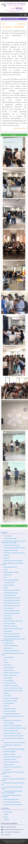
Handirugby (5, 693)
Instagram (4, 814)
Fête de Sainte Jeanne (7, 764)
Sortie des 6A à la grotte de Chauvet (10, 590)
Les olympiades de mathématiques (10, 545)
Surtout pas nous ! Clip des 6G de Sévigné (12, 560)
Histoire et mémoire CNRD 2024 (9, 645)
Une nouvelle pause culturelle (9, 701)
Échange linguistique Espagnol (9, 592)
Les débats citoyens (7, 648)
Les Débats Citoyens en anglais (9, 550)
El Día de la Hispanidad (7, 703)
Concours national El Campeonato (10, 610)
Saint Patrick (5, 555)
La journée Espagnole (7, 657)
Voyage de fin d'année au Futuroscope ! (11, 725)
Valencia (4, 569)
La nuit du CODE (6, 769)
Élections (4, 587)
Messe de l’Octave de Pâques (9, 626)
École (12, 8)
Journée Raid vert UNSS (7, 582)
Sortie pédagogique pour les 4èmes (10, 598)
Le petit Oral (5, 776)
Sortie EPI (4, 662)
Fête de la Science (6, 575)
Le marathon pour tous (7, 608)
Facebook (4, 817)
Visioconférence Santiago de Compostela (11, 690)
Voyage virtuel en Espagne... (9, 711)
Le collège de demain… (7, 643)
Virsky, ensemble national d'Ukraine (10, 802)
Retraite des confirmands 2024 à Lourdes (12, 621)
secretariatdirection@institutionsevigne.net (12, 829)
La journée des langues (7, 585)
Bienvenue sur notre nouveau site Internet (12, 804)
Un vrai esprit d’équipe (7, 680)
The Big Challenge (6, 536)
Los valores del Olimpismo (8, 595)
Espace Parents (15, 0)
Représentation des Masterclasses (10, 650)
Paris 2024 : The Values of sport (9, 730)
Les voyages (5, 819)
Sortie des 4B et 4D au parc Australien (11, 767)
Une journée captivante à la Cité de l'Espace (12, 735)
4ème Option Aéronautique (8, 759)
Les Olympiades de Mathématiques (10, 636)
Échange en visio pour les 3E (9, 675)
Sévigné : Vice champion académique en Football (13, 728)
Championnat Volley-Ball (8, 754)
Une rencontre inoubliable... (8, 751)
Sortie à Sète (5, 706)
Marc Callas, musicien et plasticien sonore (12, 628)
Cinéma (4, 660)
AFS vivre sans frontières (8, 623)
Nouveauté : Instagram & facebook (10, 672)
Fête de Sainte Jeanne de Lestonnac (10, 600)
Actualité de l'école (6, 812)
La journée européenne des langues (10, 713)
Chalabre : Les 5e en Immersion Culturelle (11, 688)
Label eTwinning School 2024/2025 (10, 605)
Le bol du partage (6, 678)
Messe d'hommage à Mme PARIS (10, 799)
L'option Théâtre (6, 665)
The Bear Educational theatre (9, 538)
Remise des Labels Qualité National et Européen (13, 547)
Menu (23, 14)
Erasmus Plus (5, 558)
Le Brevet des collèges (7, 723)
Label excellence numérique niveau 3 (10, 603)
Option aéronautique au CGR (9, 567)
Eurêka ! (4, 577)
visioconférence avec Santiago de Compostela (13, 553)
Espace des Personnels (23, 0)
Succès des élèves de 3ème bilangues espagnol (13, 749)
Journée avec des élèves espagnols (10, 613)
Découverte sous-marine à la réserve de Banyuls (13, 742)
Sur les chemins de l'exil (7, 667)
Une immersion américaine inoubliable (11, 733)
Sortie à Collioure (6, 695)
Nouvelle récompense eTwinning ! (10, 572)
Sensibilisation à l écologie (8, 708)
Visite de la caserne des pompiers (10, 762)
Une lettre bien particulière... (8, 683)
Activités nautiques (6, 631)
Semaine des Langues (7, 670)
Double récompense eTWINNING (9, 580)
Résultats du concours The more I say (11, 720)
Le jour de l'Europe (6, 616)
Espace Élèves (8, 0)
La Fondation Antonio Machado (9, 685)
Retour (14, 135)
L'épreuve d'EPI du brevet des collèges (11, 756)
